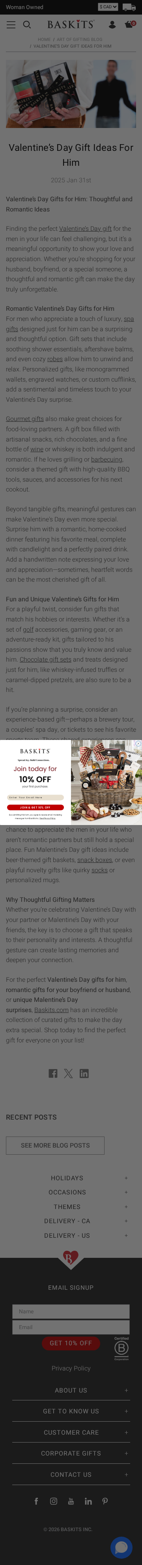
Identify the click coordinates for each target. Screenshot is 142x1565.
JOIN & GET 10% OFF (35, 807)
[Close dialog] (138, 743)
